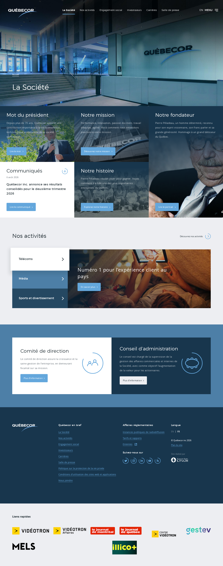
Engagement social (68, 444)
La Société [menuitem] (69, 10)
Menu (208, 10)
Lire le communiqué (20, 206)
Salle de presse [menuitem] (170, 10)
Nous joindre (65, 480)
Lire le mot (15, 151)
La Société (63, 432)
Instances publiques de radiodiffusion (144, 432)
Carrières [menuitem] (151, 10)
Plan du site (176, 445)
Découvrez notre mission (97, 151)
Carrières (63, 456)
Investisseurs (65, 450)
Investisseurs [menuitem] (134, 10)
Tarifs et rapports (132, 438)
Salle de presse (66, 462)
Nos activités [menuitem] (87, 10)
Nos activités (65, 438)
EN (201, 10)
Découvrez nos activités (191, 236)
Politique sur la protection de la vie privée (81, 468)
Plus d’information (33, 378)
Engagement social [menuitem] (111, 10)
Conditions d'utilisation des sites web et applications (87, 474)
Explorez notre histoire (96, 206)
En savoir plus (88, 286)
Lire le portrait (166, 206)
